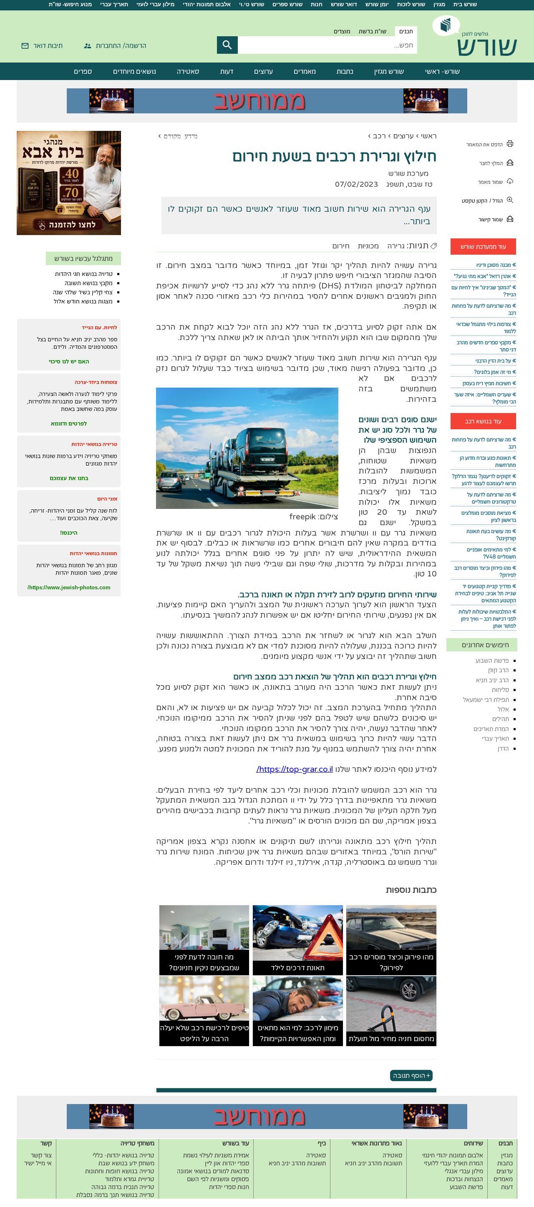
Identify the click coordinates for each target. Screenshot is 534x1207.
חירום (341, 246)
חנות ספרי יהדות (229, 1187)
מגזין (439, 4)
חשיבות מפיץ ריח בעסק (487, 383)
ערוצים (263, 71)
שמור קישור (491, 219)
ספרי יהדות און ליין (227, 1163)
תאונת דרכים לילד (298, 968)
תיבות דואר (48, 45)
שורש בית (465, 4)
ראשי (429, 136)
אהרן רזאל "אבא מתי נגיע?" (482, 276)
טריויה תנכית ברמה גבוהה (122, 1187)
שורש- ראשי (442, 71)
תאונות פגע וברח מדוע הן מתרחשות (488, 461)
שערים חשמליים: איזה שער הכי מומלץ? (485, 398)
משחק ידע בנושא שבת (126, 1163)
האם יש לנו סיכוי (69, 361)
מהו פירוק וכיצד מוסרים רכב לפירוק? (391, 962)
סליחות (500, 690)
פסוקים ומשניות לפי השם (218, 1179)
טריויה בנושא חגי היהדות (84, 274)
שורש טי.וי (251, 4)
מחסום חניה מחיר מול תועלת (391, 1038)
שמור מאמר (490, 181)
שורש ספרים (287, 4)
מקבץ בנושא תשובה (89, 283)
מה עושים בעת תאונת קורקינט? (491, 535)
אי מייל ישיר (38, 1163)
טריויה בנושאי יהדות (94, 444)
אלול (503, 709)
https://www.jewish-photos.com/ (69, 587)
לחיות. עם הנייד (99, 327)
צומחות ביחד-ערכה (96, 382)
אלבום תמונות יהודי (207, 4)
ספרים (83, 71)
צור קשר (41, 1155)
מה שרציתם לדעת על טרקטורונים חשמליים (491, 498)
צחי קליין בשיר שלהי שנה (83, 292)
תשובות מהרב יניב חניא (373, 1163)
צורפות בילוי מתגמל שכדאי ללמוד (486, 328)
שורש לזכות (411, 4)
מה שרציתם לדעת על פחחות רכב (484, 309)
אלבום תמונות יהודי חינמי (452, 1155)
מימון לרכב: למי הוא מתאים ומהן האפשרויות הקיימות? (297, 1033)
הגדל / (496, 200)
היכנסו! (69, 532)
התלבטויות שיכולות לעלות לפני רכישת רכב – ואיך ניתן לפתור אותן (487, 618)
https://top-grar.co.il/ (294, 769)
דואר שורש (344, 4)
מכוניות (368, 246)
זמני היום (107, 498)
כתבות (345, 71)
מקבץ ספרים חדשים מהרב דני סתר (486, 346)
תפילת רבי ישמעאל (486, 700)
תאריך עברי (114, 4)
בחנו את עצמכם (69, 478)
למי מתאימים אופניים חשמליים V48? (491, 553)
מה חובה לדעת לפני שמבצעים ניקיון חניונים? (204, 962)
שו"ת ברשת (373, 31)
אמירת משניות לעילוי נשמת (216, 1155)
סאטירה (188, 71)
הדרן (503, 748)
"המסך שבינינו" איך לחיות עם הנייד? (483, 291)
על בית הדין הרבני (493, 360)
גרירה (396, 246)
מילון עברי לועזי (155, 4)
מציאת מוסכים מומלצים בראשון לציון (488, 516)
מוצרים (342, 31)
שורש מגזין (389, 71)
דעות (226, 71)
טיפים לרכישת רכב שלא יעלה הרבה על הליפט (204, 1033)
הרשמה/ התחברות (121, 45)
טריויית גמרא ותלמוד (129, 1179)
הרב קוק (498, 670)
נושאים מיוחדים (134, 71)
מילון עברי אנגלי (464, 1171)
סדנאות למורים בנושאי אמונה (213, 1171)
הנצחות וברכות (464, 1179)
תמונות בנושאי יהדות (93, 553)
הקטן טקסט (474, 200)
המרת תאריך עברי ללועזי (453, 1163)
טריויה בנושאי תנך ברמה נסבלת (115, 1195)
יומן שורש (377, 4)
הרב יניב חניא (492, 680)
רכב (379, 136)
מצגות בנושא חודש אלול (83, 301)
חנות (316, 4)
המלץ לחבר (491, 163)
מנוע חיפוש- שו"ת (70, 4)
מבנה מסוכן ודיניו (493, 264)
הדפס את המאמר (484, 144)
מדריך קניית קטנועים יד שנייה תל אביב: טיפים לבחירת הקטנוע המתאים (485, 593)
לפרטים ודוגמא (69, 423)
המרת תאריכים (491, 729)
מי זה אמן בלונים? (492, 372)
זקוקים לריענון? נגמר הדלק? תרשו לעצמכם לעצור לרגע (484, 480)
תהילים (500, 719)
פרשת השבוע (492, 660)
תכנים (406, 31)
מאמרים (305, 71)
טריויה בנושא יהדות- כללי (123, 1155)
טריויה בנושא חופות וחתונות (119, 1171)
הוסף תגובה (409, 1075)
